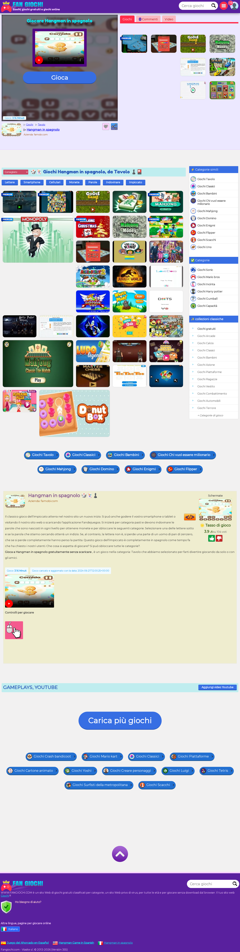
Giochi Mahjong (207, 211)
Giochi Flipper (206, 232)
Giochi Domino (206, 218)
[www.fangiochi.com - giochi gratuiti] (23, 885)
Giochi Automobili (208, 400)
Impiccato (135, 182)
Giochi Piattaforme (209, 372)
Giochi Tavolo (206, 179)
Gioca (59, 77)
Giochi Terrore (206, 408)
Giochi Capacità (207, 305)
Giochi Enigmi (206, 225)
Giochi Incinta (206, 284)
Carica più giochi (120, 720)
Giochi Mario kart (103, 756)
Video (169, 19)
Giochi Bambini (207, 193)
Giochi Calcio (205, 343)
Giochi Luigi (179, 771)
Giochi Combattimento (212, 393)
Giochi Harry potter (210, 291)
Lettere (10, 182)
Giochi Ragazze (207, 379)
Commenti (149, 19)
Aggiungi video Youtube (217, 687)
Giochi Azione (206, 364)
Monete (74, 182)
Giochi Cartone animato (34, 771)
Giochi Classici (206, 186)
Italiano (13, 929)
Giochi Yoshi (81, 771)
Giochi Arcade (206, 336)
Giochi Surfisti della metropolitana (100, 785)
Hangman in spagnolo (118, 942)
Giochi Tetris (218, 771)
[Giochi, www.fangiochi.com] (23, 6)
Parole (92, 182)
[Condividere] (114, 126)
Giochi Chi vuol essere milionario (211, 202)
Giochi (127, 19)
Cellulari (54, 182)
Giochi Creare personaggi (130, 771)
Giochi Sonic (205, 269)
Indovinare (113, 182)
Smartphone (32, 182)
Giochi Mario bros (208, 277)
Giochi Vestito (206, 386)
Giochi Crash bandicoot (52, 756)
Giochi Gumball (207, 298)
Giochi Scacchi (206, 239)
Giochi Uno (204, 247)
